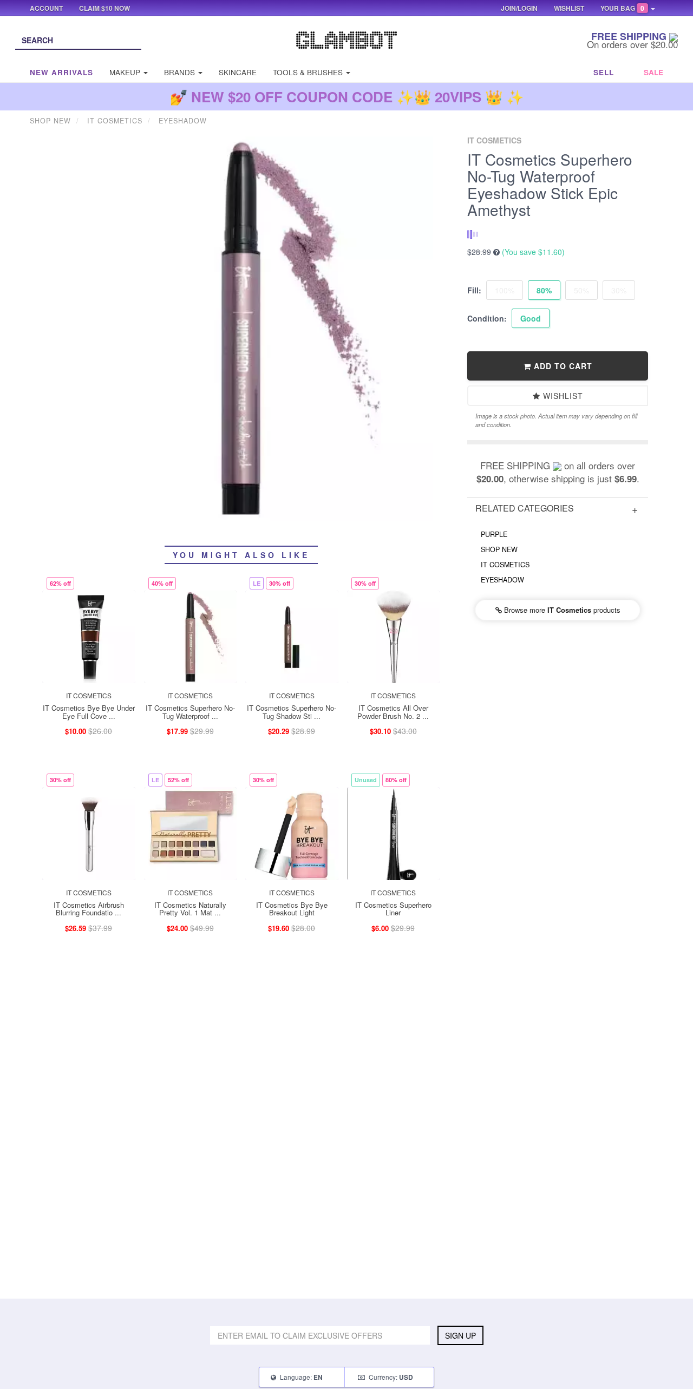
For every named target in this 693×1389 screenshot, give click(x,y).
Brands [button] (180, 72)
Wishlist (561, 395)
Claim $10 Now (104, 8)
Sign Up (460, 1335)
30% (618, 290)
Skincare (238, 72)
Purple (494, 534)
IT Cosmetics (505, 564)
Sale (653, 72)
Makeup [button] (125, 72)
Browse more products (561, 610)
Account (46, 8)
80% (544, 290)
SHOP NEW (499, 549)
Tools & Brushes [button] (309, 72)
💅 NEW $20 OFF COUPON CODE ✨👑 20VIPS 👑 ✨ (347, 97)
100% (504, 290)
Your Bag (622, 8)
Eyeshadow (502, 580)
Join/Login (519, 8)
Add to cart (561, 366)
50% (581, 290)
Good (530, 318)
